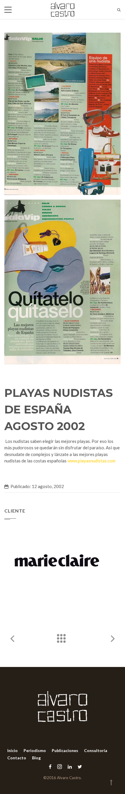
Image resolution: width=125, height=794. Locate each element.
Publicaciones (65, 750)
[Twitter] (78, 766)
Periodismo (35, 750)
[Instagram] (59, 766)
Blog (36, 757)
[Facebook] (50, 766)
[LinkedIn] (70, 766)
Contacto (16, 757)
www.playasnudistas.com (91, 460)
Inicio (12, 750)
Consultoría (95, 750)
